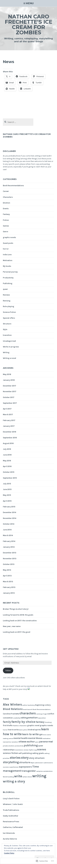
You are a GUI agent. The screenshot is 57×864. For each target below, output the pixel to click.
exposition (42, 718)
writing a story (14, 781)
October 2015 (8, 472)
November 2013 (9, 559)
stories (15, 758)
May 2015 (7, 495)
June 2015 (7, 489)
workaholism (48, 771)
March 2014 (8, 535)
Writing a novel (9, 358)
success (6, 767)
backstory (31, 705)
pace (37, 742)
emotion (33, 717)
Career (6, 191)
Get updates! (11, 649)
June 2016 (7, 455)
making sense (8, 738)
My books (7, 266)
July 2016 (7, 449)
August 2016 (8, 443)
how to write (13, 730)
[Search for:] (18, 122)
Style (5, 329)
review (26, 750)
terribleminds (9, 833)
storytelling (11, 762)
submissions (48, 763)
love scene (47, 735)
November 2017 (9, 391)
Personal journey (10, 272)
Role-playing (8, 306)
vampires (39, 771)
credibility (16, 718)
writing (39, 776)
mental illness (35, 738)
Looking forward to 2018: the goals (18, 615)
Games (6, 226)
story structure (37, 758)
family (7, 721)
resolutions (19, 750)
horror (6, 249)
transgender (28, 770)
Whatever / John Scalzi (13, 804)
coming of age (41, 714)
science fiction (10, 753)
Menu (30, 3)
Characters (8, 197)
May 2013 (7, 570)
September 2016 (10, 438)
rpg (35, 750)
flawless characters (20, 726)
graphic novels (9, 237)
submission (38, 763)
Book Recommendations (13, 185)
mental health (20, 738)
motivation (46, 738)
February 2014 (9, 541)
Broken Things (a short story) (15, 609)
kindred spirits (34, 730)
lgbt (41, 734)
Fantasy (6, 214)
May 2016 (7, 461)
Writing (6, 352)
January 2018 (9, 380)
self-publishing (25, 753)
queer (5, 289)
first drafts (7, 725)
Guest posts (8, 243)
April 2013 (7, 576)
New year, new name (11, 626)
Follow (8, 670)
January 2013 (9, 593)
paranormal (46, 741)
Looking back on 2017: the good (16, 632)
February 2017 (9, 420)
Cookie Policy (9, 853)
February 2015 (9, 507)
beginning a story (43, 705)
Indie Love (7, 255)
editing (24, 717)
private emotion (8, 746)
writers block (27, 777)
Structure (7, 324)
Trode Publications (11, 810)
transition (7, 335)
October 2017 (8, 397)
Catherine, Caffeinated (13, 827)
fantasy (40, 722)
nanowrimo (7, 742)
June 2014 (7, 530)
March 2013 (8, 582)
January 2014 (9, 547)
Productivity (8, 278)
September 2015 (10, 478)
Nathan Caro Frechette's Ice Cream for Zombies (28, 24)
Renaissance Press (11, 821)
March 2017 (8, 414)
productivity (19, 746)
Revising (6, 301)
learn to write (30, 734)
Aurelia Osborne (10, 839)
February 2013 (9, 587)
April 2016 (7, 466)
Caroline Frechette (11, 714)
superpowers (25, 767)
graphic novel (33, 725)
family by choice (23, 722)
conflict (50, 714)
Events (6, 208)
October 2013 (8, 564)
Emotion (6, 203)
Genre (5, 232)
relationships (9, 750)
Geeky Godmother (10, 816)
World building (8, 777)
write (18, 776)
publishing (31, 745)
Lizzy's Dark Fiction (11, 798)
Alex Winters (12, 704)
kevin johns (23, 730)
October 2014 (8, 524)
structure (24, 762)
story (25, 758)
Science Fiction (9, 312)
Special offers (9, 318)
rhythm (31, 750)
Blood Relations (13, 709)
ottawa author (27, 741)
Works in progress (11, 347)
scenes (41, 749)
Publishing (7, 283)
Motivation (7, 260)
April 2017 (7, 409)
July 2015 (7, 484)
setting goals (38, 753)
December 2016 (9, 432)
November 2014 (9, 518)
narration (14, 742)
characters (28, 713)
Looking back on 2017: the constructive (20, 621)
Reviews (6, 295)
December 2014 (9, 512)
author (24, 705)
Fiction (6, 220)
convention (8, 718)
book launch (27, 709)
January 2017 (9, 426)
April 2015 (7, 501)
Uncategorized (9, 341)
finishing (48, 722)
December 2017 (9, 386)
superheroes (13, 767)
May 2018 (7, 374)
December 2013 (9, 553)
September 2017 (10, 403)
